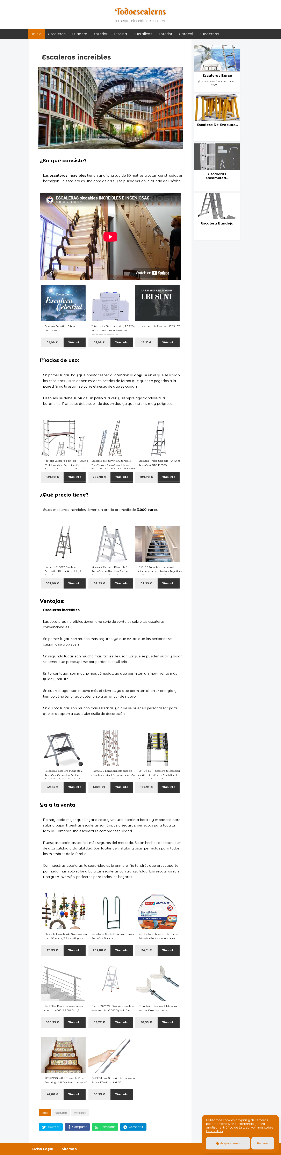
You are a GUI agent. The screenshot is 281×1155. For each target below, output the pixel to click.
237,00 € (99, 950)
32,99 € (146, 583)
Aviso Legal (42, 1149)
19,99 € (52, 342)
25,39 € (52, 950)
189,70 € (146, 476)
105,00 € (52, 583)
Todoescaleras (140, 11)
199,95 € (146, 787)
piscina (120, 34)
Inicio (36, 34)
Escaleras (57, 34)
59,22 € (99, 1022)
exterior (101, 34)
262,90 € (99, 476)
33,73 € (99, 1094)
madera (79, 34)
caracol (186, 34)
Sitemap (69, 1149)
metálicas (143, 34)
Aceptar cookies (230, 1143)
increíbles (80, 1112)
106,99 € (52, 1022)
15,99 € (99, 342)
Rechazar (262, 1143)
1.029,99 (99, 787)
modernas (209, 34)
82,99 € (99, 583)
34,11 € (146, 950)
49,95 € (52, 787)
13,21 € (146, 342)
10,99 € (146, 1022)
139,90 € (52, 476)
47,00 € (52, 1094)
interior (165, 34)
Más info (74, 342)
